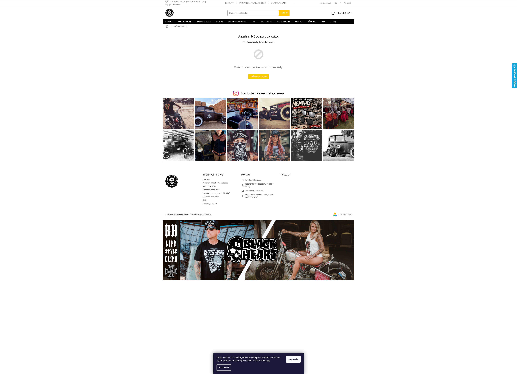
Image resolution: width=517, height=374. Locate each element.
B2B (204, 200)
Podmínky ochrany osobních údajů (216, 193)
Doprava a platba (278, 3)
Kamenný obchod (210, 203)
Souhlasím (293, 359)
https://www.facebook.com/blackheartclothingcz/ (259, 196)
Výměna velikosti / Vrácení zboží (252, 3)
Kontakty (229, 3)
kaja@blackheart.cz (253, 180)
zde (268, 360)
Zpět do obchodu (259, 76)
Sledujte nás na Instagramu (262, 93)
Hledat (284, 13)
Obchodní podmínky (211, 189)
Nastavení (224, 367)
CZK (336, 3)
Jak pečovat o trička (211, 196)
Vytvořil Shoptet (345, 214)
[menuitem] (169, 21)
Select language (325, 3)
